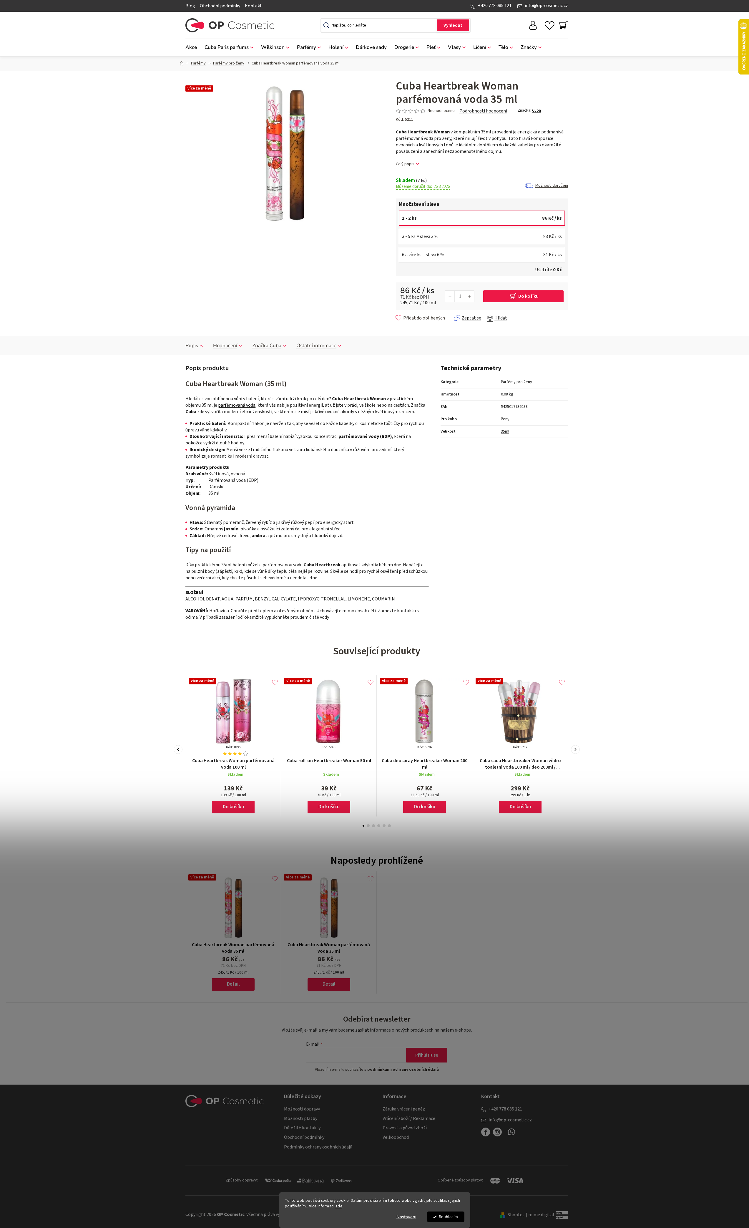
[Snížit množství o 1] (450, 296)
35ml (505, 431)
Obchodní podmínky (220, 6)
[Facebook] (485, 1132)
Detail (233, 984)
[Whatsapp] (511, 1134)
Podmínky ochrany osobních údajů (318, 1147)
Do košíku (528, 296)
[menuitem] (193, 47)
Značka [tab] (266, 345)
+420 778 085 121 (494, 5)
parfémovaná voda (236, 405)
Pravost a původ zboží (405, 1128)
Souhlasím (448, 1216)
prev (178, 749)
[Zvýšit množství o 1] (469, 296)
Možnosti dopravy (302, 1109)
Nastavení (406, 1217)
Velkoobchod (396, 1137)
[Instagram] (497, 1132)
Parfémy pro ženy (516, 382)
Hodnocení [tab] (225, 345)
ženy (505, 419)
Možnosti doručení (551, 185)
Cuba (536, 110)
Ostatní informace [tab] (316, 345)
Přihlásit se (426, 1055)
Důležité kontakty (302, 1128)
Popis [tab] (191, 345)
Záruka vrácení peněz (404, 1109)
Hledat (453, 25)
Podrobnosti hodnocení (483, 111)
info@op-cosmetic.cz (546, 5)
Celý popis (405, 164)
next (575, 749)
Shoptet (516, 1215)
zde (339, 1206)
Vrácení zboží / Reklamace (409, 1118)
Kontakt (253, 6)
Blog (190, 6)
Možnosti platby (300, 1118)
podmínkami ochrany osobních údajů (403, 1070)
